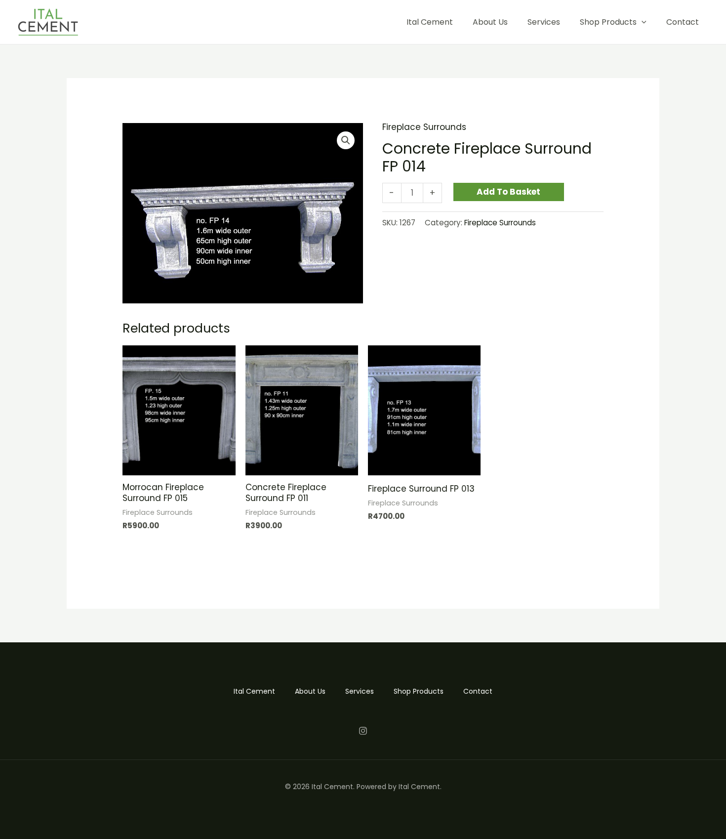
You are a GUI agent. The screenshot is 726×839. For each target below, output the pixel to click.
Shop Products (608, 22)
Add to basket (508, 192)
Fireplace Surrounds (424, 127)
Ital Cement (429, 22)
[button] (346, 140)
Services (543, 22)
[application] (641, 22)
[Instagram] (363, 730)
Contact (682, 22)
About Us (490, 22)
